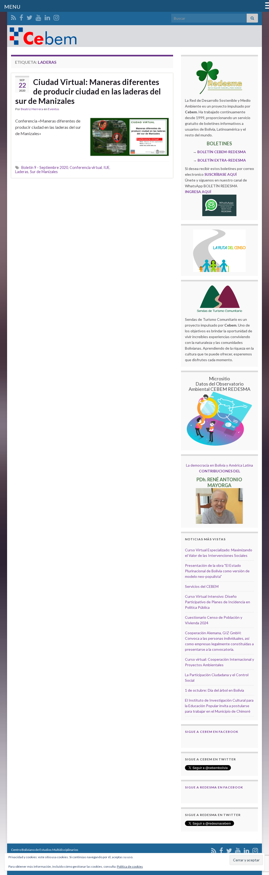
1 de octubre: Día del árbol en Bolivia (214, 690)
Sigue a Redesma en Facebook (214, 787)
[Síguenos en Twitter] (29, 16)
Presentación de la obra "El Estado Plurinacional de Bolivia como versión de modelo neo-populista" (217, 571)
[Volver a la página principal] (134, 36)
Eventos (53, 109)
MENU (12, 6)
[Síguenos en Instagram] (56, 16)
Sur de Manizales (44, 171)
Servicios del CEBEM (202, 586)
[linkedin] (47, 16)
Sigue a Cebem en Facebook (211, 732)
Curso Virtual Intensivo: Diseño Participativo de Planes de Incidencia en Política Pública (217, 602)
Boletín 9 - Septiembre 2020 (44, 167)
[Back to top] (257, 843)
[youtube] (38, 16)
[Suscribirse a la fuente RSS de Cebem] (13, 16)
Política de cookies (130, 866)
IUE (107, 167)
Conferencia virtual (86, 167)
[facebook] (21, 16)
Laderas (21, 171)
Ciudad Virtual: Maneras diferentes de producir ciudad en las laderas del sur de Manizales (88, 91)
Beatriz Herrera (32, 109)
